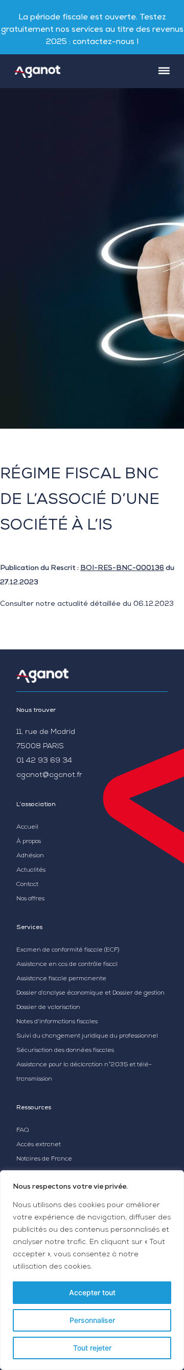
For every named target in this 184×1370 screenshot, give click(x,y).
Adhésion (30, 856)
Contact (27, 885)
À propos (28, 842)
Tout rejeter (92, 1347)
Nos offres (30, 899)
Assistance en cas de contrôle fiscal (67, 965)
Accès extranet (38, 1145)
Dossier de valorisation (48, 1008)
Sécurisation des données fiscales (65, 1051)
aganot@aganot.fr (49, 775)
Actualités (30, 871)
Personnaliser (92, 1320)
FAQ (22, 1131)
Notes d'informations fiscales (57, 1022)
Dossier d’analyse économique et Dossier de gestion (90, 993)
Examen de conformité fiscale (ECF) (67, 950)
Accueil (27, 828)
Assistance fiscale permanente (61, 979)
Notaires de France (44, 1159)
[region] (92, 1270)
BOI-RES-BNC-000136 (122, 568)
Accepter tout (92, 1292)
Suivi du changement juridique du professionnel (87, 1037)
